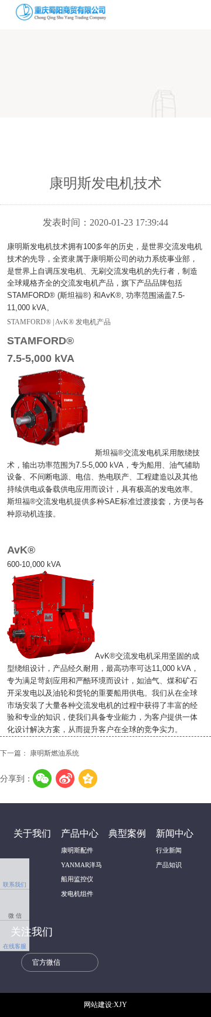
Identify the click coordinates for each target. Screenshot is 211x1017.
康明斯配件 (77, 850)
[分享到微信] (42, 778)
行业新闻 (169, 850)
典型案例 (127, 833)
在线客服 (14, 936)
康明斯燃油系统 (54, 753)
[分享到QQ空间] (88, 778)
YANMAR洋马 (81, 864)
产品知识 (169, 864)
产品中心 (79, 833)
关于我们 (32, 833)
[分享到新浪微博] (65, 778)
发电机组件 (77, 893)
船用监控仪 (77, 878)
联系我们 (14, 875)
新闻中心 (174, 833)
